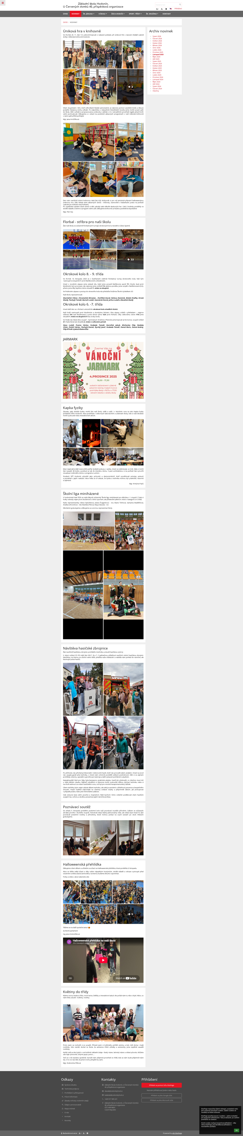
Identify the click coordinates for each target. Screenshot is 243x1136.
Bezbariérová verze (69, 1133)
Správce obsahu (71, 1085)
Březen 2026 (157, 45)
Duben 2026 (157, 43)
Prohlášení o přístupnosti (74, 1093)
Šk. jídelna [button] (88, 14)
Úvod (65, 22)
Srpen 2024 (157, 86)
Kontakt (68, 1116)
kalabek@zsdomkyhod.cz (114, 1095)
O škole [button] (102, 14)
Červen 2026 (157, 38)
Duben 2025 (157, 68)
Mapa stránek (70, 1108)
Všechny (156, 91)
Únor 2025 (156, 72)
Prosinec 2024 (158, 77)
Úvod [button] (65, 14)
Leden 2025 (157, 75)
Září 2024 (156, 84)
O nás (67, 1112)
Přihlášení (178, 8)
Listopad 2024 (158, 79)
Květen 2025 (157, 66)
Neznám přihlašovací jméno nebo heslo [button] (161, 1090)
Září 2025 (156, 59)
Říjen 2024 (156, 82)
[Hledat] (180, 4)
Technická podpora (72, 1089)
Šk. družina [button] (151, 14)
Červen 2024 (157, 88)
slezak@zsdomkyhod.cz (114, 1091)
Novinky (73, 22)
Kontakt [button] (167, 14)
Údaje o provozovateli (73, 1105)
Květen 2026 (157, 41)
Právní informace (71, 1097)
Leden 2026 (157, 50)
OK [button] (237, 1130)
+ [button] (158, 9)
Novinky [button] (75, 14)
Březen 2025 (157, 70)
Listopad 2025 (158, 54)
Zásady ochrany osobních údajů (76, 1100)
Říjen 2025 (156, 57)
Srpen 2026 (157, 36)
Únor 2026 (156, 47)
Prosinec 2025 (158, 52)
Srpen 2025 (157, 61)
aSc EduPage (177, 1133)
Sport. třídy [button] (134, 14)
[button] (166, 9)
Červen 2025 (157, 63)
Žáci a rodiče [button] (117, 14)
